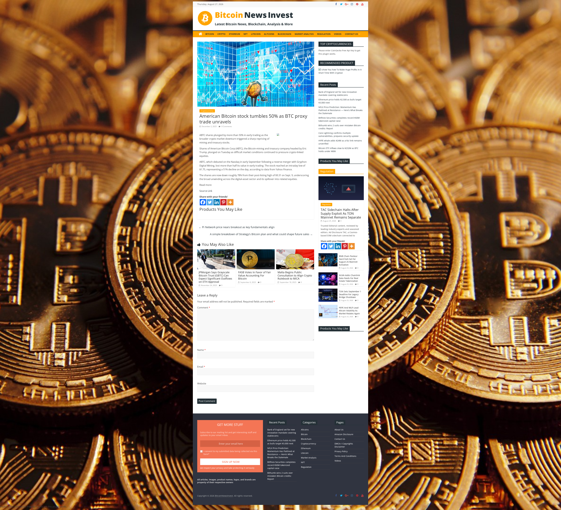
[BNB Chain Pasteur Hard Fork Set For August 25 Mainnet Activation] (327, 254)
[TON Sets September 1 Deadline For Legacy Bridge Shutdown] (327, 290)
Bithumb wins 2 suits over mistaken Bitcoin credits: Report (280, 475)
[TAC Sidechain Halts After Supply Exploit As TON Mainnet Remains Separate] (341, 177)
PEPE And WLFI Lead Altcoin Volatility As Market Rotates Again (349, 310)
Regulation (323, 34)
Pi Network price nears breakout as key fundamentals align (237, 227)
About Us (339, 429)
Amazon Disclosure (344, 434)
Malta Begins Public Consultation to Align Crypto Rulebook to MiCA (295, 275)
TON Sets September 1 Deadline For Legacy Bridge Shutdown (350, 294)
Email (201, 366)
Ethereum (234, 34)
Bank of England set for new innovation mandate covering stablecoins (281, 432)
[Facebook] (203, 202)
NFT (245, 34)
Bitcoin (209, 34)
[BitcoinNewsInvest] (200, 34)
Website (201, 383)
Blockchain (284, 34)
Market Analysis (304, 34)
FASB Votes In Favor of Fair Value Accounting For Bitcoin (254, 275)
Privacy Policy (341, 451)
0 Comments (226, 126)
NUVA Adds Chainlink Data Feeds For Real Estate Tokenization (349, 278)
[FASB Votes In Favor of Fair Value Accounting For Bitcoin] (256, 251)
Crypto (221, 34)
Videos (337, 34)
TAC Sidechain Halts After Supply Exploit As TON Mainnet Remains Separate (341, 213)
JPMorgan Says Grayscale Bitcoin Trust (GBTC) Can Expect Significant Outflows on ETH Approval (215, 276)
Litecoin (255, 34)
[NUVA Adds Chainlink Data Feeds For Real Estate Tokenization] (327, 274)
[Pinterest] (223, 202)
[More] (230, 202)
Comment (203, 307)
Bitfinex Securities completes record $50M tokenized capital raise (281, 465)
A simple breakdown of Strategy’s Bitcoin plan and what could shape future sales (261, 234)
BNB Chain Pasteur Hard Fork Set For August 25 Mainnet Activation (348, 260)
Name (201, 350)
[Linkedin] (216, 202)
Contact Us (351, 34)
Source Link (205, 190)
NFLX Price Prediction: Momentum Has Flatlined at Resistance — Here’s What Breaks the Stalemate (340, 110)
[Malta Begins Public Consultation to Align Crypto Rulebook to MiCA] (295, 251)
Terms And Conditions (345, 456)
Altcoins (269, 34)
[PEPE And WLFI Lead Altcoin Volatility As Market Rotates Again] (327, 306)
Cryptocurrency (207, 111)
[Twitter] (210, 202)
